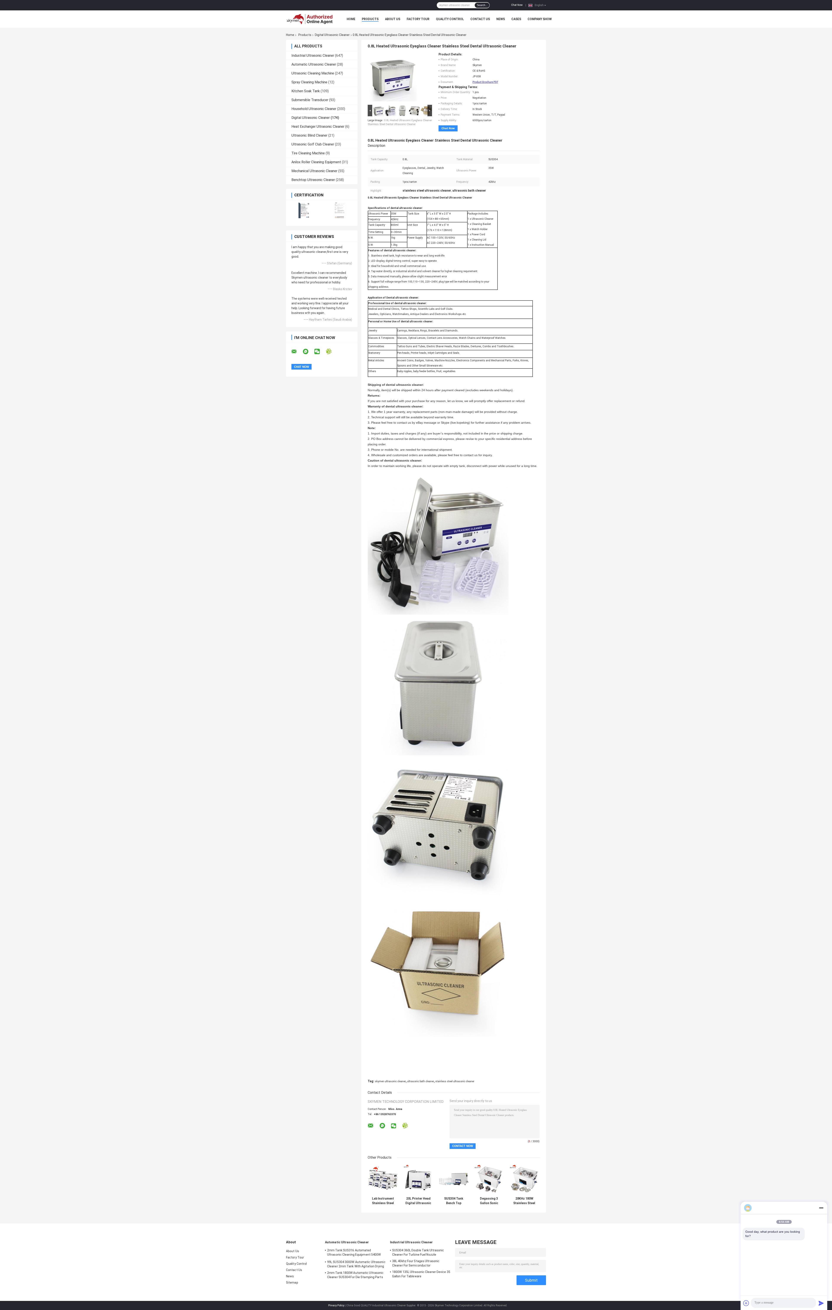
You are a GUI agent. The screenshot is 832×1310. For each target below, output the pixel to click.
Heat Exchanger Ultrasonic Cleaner (317, 126)
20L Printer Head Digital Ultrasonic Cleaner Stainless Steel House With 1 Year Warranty (418, 1201)
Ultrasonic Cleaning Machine (312, 73)
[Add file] (746, 1303)
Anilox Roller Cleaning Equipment (316, 162)
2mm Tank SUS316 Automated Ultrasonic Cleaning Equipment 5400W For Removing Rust (354, 1253)
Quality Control (450, 19)
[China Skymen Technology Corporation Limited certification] (304, 210)
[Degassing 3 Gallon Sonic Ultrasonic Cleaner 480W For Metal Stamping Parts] (489, 1179)
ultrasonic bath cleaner (420, 1081)
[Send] (821, 1303)
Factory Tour (418, 19)
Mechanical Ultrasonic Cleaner (314, 171)
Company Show (540, 19)
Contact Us (480, 19)
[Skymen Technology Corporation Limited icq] (331, 351)
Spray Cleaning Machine (309, 82)
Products (370, 19)
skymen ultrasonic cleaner (390, 1081)
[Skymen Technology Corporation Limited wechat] (319, 351)
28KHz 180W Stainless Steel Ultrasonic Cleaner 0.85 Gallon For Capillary (524, 1201)
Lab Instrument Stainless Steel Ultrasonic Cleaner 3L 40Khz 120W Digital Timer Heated (382, 1201)
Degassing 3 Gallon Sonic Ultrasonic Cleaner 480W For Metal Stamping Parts (489, 1201)
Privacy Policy (336, 1305)
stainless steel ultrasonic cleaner (454, 1081)
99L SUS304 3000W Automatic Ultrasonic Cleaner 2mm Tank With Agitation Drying (356, 1264)
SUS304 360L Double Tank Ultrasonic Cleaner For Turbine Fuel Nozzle (418, 1252)
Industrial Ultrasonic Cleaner (312, 55)
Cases (516, 19)
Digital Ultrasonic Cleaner (332, 35)
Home (351, 19)
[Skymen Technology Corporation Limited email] (296, 351)
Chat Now (517, 4)
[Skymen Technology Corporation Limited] (310, 19)
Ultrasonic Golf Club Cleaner (312, 144)
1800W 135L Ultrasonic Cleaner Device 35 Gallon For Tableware (421, 1274)
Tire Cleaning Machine (308, 153)
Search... (482, 5)
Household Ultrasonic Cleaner (313, 109)
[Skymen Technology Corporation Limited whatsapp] (308, 351)
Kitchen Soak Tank (305, 91)
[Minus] (821, 1207)
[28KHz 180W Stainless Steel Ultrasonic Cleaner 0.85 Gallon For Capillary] (524, 1179)
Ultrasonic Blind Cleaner (309, 135)
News (500, 19)
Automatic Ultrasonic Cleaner (313, 64)
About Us (392, 19)
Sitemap (292, 1282)
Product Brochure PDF (485, 82)
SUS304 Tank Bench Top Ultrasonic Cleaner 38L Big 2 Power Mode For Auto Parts (453, 1201)
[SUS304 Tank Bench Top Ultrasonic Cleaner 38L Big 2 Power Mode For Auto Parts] (453, 1179)
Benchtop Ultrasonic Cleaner (313, 180)
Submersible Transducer (309, 100)
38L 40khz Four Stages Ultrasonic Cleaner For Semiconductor (415, 1263)
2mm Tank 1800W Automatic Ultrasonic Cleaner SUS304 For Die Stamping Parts (355, 1275)
